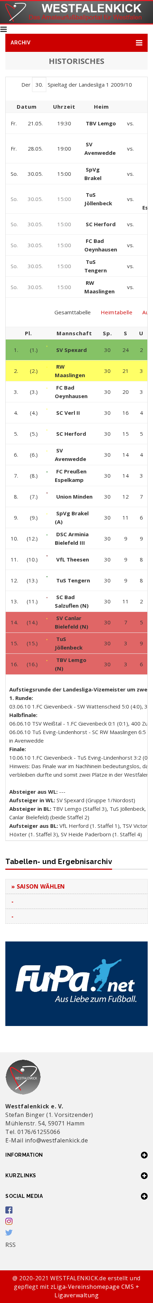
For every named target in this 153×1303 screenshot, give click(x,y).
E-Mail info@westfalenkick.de (46, 1140)
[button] (76, 43)
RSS (10, 1245)
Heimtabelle (117, 312)
